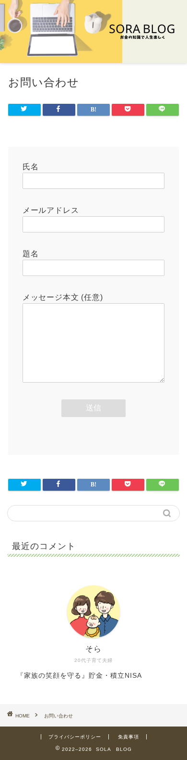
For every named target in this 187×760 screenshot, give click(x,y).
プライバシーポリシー (74, 736)
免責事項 (128, 736)
